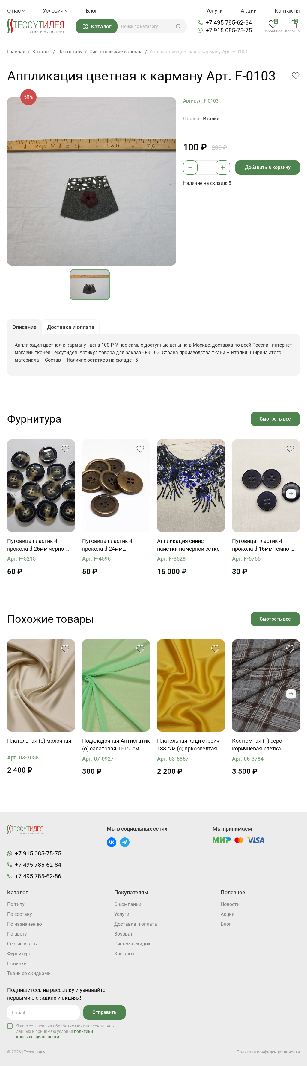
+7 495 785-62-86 (38, 876)
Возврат (123, 934)
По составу (19, 914)
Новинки (17, 963)
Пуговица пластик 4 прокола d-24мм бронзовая (107, 545)
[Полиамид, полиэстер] (191, 485)
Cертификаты (22, 944)
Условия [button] (54, 10)
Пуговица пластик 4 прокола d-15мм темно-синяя (261, 545)
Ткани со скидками (29, 973)
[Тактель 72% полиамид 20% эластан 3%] (191, 685)
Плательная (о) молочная (39, 741)
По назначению (24, 924)
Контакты (287, 10)
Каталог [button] (101, 26)
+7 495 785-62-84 (229, 22)
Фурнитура (19, 954)
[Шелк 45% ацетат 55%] (41, 685)
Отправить (104, 1012)
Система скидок (132, 944)
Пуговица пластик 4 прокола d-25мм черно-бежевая (36, 545)
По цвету (17, 934)
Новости (230, 904)
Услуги (214, 10)
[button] (178, 26)
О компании (127, 904)
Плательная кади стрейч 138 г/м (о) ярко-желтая (188, 745)
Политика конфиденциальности (268, 1052)
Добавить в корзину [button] (268, 167)
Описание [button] (24, 327)
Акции (249, 10)
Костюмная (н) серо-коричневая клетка (258, 745)
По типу (16, 904)
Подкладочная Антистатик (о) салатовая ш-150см (116, 745)
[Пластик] (41, 485)
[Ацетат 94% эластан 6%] (116, 685)
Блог (91, 10)
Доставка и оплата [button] (70, 327)
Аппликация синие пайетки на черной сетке (188, 545)
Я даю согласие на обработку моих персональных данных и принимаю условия (65, 1031)
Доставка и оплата (135, 924)
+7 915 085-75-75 (229, 30)
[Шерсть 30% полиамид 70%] (266, 685)
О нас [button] (14, 10)
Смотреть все (275, 419)
